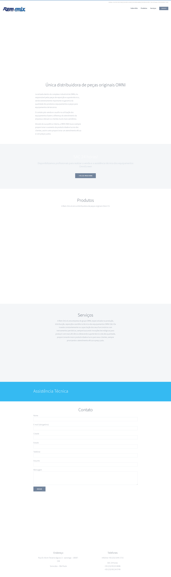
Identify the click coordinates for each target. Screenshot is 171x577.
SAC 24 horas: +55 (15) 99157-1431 (159, 2)
